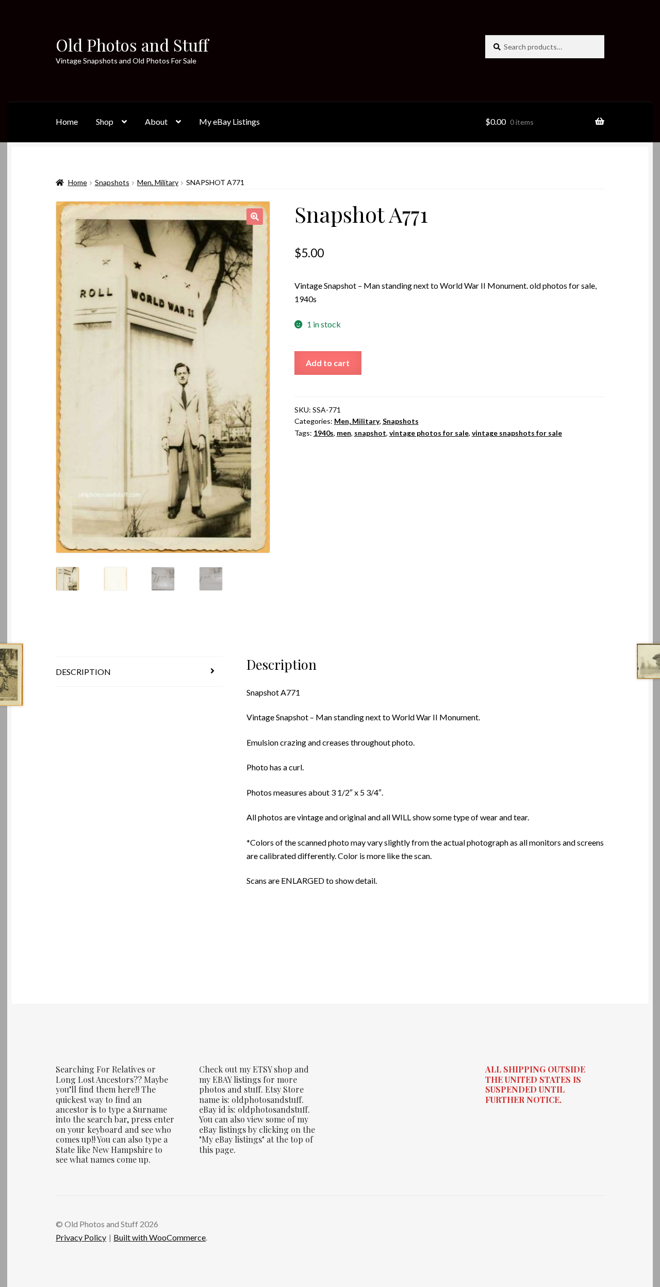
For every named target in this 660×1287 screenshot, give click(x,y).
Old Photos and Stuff (132, 45)
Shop (104, 121)
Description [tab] (83, 671)
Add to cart (328, 363)
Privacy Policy (81, 1237)
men (344, 432)
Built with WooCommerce (159, 1237)
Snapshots (112, 182)
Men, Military (157, 182)
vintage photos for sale (429, 432)
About (156, 121)
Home (67, 121)
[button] (254, 216)
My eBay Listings (229, 121)
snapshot (370, 432)
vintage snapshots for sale (517, 432)
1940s (324, 432)
